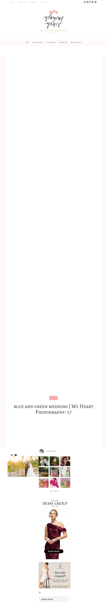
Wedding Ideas (76, 42)
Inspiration (63, 42)
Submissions (22, 2)
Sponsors (33, 2)
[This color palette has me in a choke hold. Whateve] (44, 472)
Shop (27, 42)
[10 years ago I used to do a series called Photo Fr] (44, 461)
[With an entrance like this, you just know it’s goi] (54, 461)
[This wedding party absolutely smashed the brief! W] (65, 483)
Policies (43, 2)
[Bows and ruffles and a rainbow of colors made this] (65, 472)
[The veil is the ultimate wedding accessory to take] (54, 483)
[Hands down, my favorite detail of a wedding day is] (54, 472)
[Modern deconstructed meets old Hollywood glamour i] (65, 461)
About (13, 2)
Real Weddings (37, 42)
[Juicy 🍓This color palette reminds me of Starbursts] (44, 483)
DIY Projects (51, 42)
